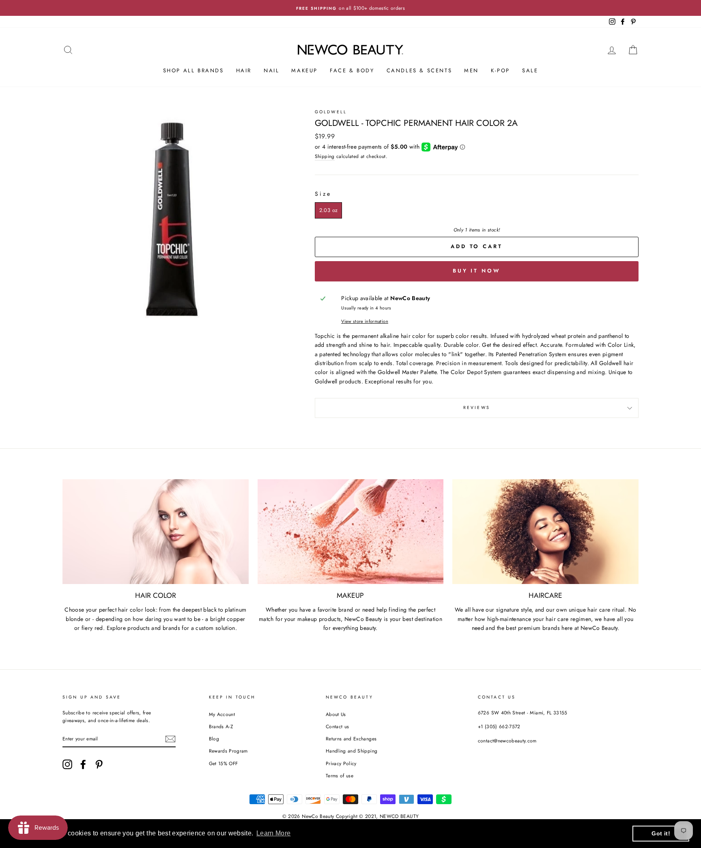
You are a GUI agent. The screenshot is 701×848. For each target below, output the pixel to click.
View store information (364, 321)
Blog (214, 738)
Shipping (325, 156)
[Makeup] (351, 531)
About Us (336, 714)
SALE (530, 70)
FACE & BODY (352, 70)
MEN (471, 70)
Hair (244, 70)
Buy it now (477, 271)
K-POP (500, 70)
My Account (222, 714)
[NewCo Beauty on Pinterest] (99, 764)
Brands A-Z (221, 726)
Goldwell (331, 112)
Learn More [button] (273, 833)
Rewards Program (228, 750)
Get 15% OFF (223, 763)
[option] (350, 8)
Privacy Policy (341, 763)
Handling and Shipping (351, 750)
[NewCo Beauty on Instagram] (67, 764)
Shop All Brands (193, 70)
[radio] (328, 210)
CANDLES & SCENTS (419, 70)
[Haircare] (545, 531)
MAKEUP (304, 70)
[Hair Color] (155, 531)
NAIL (271, 70)
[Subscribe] (170, 739)
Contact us (337, 726)
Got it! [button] (661, 833)
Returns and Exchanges (351, 738)
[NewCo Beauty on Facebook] (83, 764)
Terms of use (339, 775)
